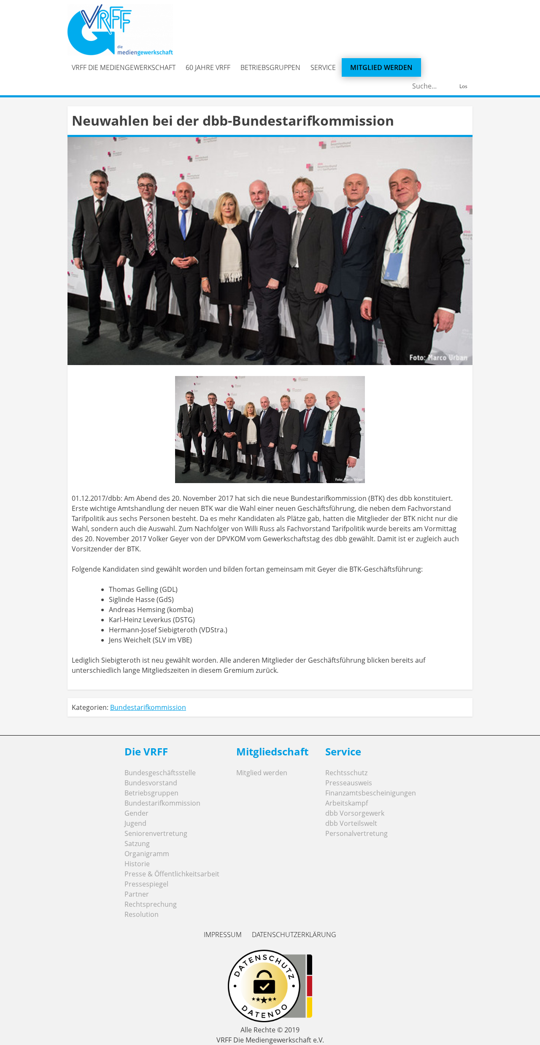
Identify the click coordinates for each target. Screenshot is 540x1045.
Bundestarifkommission (148, 707)
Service (323, 67)
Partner (136, 894)
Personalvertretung (356, 833)
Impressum (223, 934)
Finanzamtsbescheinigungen (370, 793)
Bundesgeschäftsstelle (160, 772)
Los (463, 86)
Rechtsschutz (346, 772)
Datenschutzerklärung (294, 934)
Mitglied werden (381, 67)
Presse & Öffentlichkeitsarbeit (171, 873)
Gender (136, 813)
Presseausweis (348, 782)
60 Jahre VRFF (208, 67)
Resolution (141, 914)
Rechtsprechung (150, 904)
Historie (137, 863)
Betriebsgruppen (270, 67)
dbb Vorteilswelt (351, 823)
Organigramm (146, 853)
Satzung (137, 843)
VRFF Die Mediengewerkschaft (124, 67)
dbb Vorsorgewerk (354, 813)
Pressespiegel (146, 884)
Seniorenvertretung (155, 833)
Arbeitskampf (346, 803)
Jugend (135, 823)
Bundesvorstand (150, 782)
